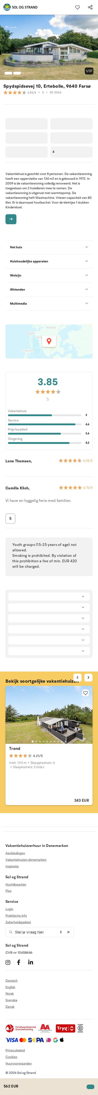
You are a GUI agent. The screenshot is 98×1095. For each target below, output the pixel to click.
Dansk (9, 1007)
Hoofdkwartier (15, 885)
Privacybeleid (15, 1050)
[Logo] (18, 7)
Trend (15, 748)
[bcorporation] (81, 1032)
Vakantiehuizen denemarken (25, 860)
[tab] (32, 741)
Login (9, 909)
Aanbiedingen (15, 853)
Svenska (11, 1000)
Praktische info (16, 915)
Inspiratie (12, 866)
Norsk (9, 993)
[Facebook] (22, 962)
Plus (8, 891)
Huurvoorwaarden (18, 1063)
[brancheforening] (21, 1032)
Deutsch (11, 981)
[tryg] (67, 1032)
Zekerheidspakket (18, 922)
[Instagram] (10, 962)
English (10, 987)
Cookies (11, 1057)
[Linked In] (33, 962)
